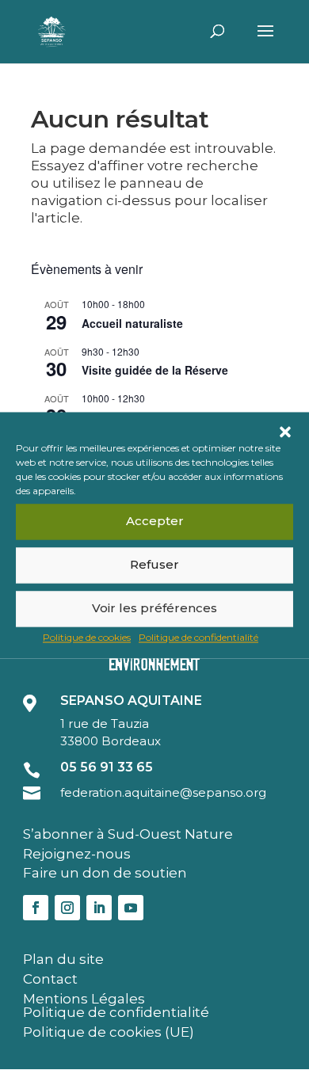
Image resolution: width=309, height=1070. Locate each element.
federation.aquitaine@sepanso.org (163, 792)
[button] (285, 432)
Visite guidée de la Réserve (155, 370)
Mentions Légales (84, 999)
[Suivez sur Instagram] (67, 907)
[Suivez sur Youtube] (130, 907)
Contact (50, 979)
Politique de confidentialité (198, 637)
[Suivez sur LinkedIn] (99, 907)
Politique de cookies (87, 637)
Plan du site (63, 959)
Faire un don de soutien (105, 873)
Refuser (154, 564)
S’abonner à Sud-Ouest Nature (128, 834)
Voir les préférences (154, 607)
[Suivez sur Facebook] (35, 907)
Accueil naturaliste (132, 323)
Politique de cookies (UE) (108, 1032)
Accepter (155, 520)
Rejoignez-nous (77, 854)
